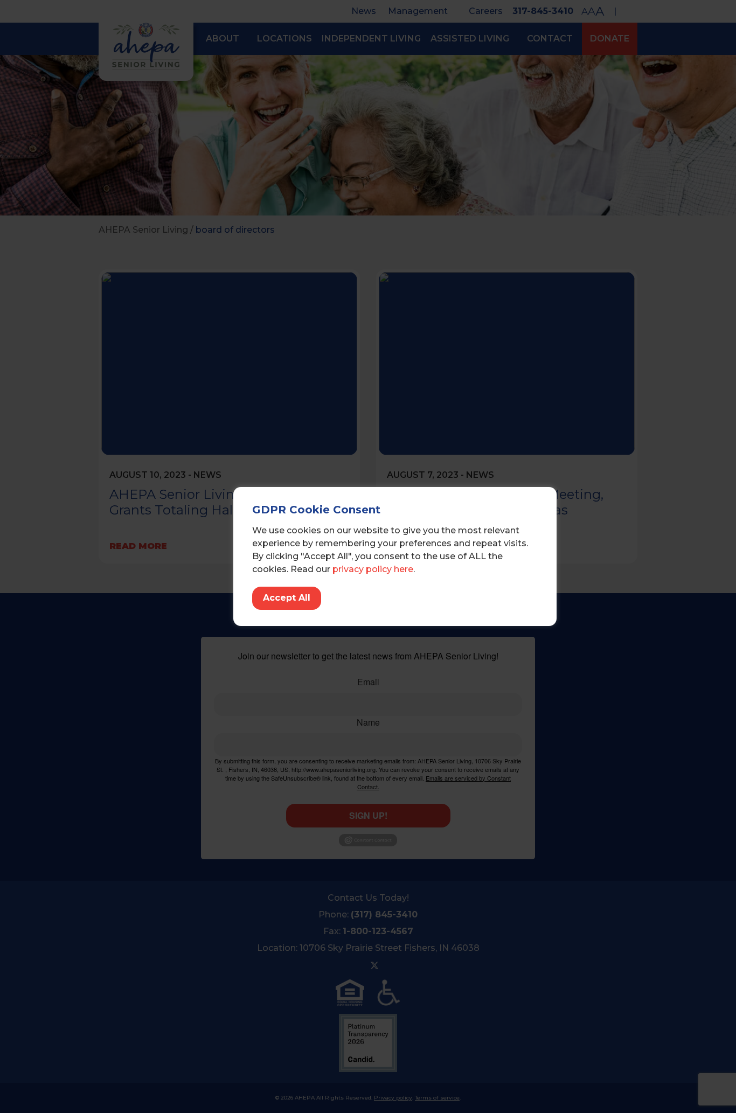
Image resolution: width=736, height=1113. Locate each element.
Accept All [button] (286, 598)
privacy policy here (372, 569)
